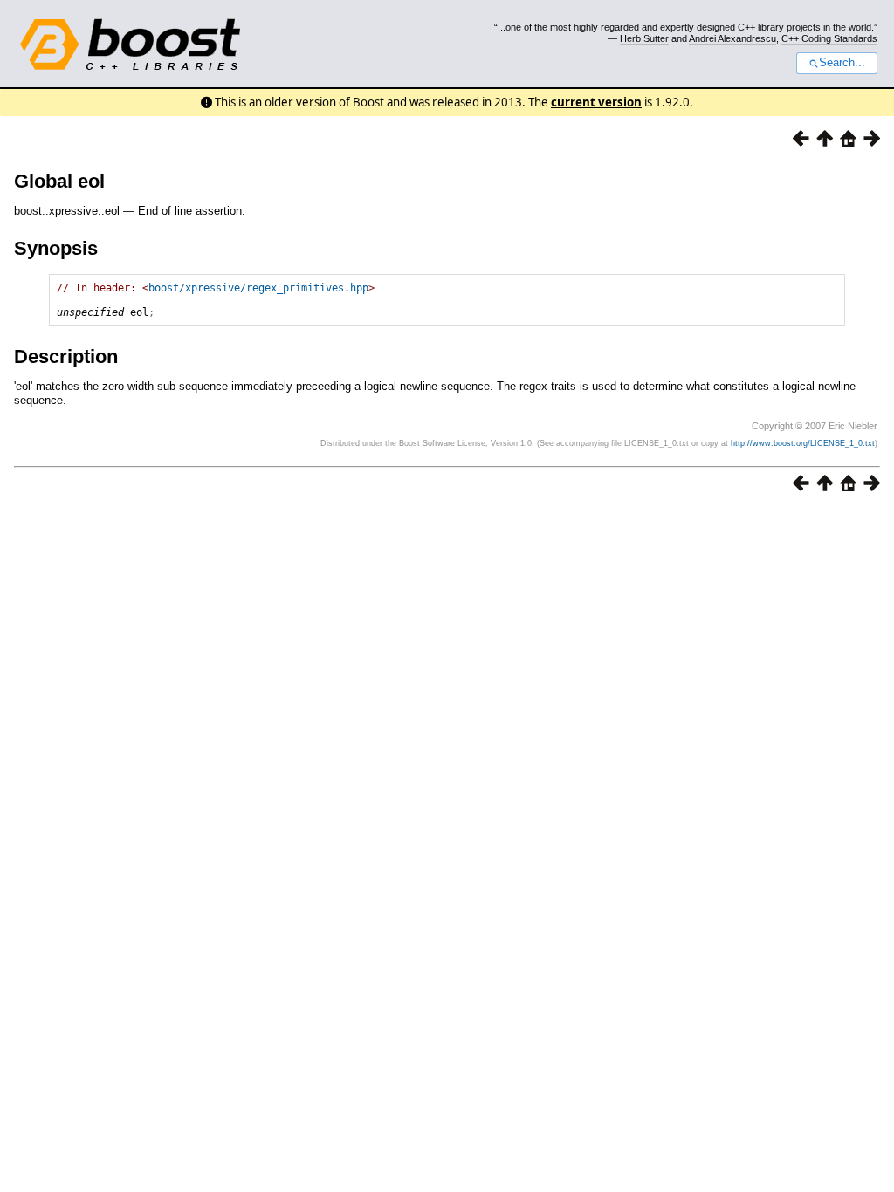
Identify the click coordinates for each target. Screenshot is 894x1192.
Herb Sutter (644, 38)
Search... (842, 63)
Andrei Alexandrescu (732, 38)
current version (596, 102)
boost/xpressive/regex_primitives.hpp (258, 288)
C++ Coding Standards (829, 38)
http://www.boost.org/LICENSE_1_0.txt (803, 443)
